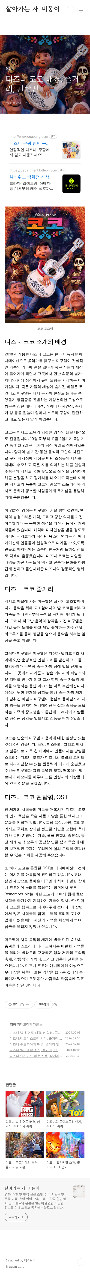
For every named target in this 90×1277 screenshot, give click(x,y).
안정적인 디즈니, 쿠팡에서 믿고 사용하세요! (29, 152)
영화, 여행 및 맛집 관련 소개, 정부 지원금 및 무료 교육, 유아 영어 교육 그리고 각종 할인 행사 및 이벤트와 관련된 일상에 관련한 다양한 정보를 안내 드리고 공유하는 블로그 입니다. (35, 1201)
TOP (80, 1262)
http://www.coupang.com (28, 136)
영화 (13, 1024)
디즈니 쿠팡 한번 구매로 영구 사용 (29, 143)
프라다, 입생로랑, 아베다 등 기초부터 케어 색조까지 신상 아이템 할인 (30, 186)
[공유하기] (22, 1004)
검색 (70, 9)
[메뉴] (81, 9)
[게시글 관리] (28, 1004)
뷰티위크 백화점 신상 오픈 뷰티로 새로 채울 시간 (29, 177)
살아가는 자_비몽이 (33, 9)
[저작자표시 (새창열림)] (55, 1005)
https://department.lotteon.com (33, 170)
